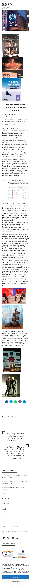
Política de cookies (10, 585)
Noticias (5, 503)
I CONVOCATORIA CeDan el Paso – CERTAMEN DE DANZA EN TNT (14, 482)
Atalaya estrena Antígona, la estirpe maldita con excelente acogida (14, 476)
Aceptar (15, 577)
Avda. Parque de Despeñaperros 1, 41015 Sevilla (14, 531)
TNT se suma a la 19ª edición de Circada (12, 492)
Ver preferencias (15, 581)
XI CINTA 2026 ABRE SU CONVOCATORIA (13, 487)
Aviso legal (17, 585)
